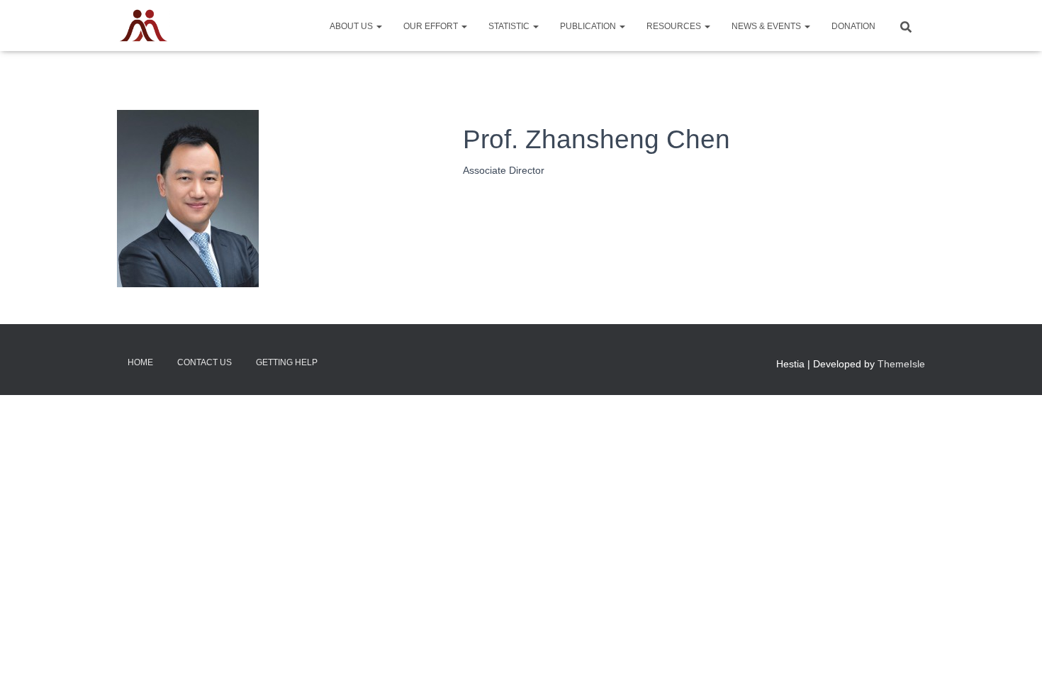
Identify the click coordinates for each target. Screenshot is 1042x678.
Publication (589, 26)
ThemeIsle (901, 363)
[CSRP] (143, 25)
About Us (352, 26)
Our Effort (431, 26)
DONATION (853, 26)
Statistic (510, 26)
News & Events (767, 26)
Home (140, 362)
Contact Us (204, 362)
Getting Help (287, 362)
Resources (674, 26)
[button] (378, 26)
